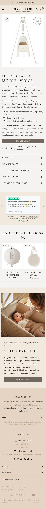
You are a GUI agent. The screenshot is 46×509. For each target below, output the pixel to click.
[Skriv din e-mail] (41, 417)
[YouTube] (21, 459)
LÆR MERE (6, 473)
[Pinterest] (25, 459)
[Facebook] (14, 459)
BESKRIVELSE (7, 157)
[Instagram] (18, 459)
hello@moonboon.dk (25, 451)
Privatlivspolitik (7, 489)
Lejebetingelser (24, 487)
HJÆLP (5, 467)
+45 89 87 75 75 (25, 441)
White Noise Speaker (34, 272)
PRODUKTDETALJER (10, 164)
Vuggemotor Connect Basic (12, 273)
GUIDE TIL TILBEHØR (10, 176)
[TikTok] (28, 459)
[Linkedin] (32, 459)
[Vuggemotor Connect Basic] (12, 256)
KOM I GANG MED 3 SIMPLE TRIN (17, 170)
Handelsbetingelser (9, 487)
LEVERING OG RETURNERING (14, 183)
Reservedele (20, 489)
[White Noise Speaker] (33, 256)
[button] (23, 379)
